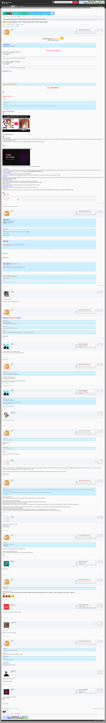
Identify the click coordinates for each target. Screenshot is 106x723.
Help (98, 720)
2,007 (102, 517)
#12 (103, 530)
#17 (103, 636)
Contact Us (95, 720)
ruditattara (4, 359)
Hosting (7, 23)
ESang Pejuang (13, 622)
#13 (103, 556)
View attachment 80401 (6, 233)
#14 (103, 574)
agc (5, 24)
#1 (103, 204)
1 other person (14, 206)
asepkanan (13, 561)
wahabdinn (4, 206)
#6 (103, 383)
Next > (18, 26)
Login (98, 6)
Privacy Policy (102, 721)
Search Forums (4, 7)
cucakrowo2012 (5, 385)
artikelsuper (13, 412)
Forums (13, 6)
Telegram (22, 6)
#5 (103, 357)
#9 (103, 455)
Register (101, 6)
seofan (12, 604)
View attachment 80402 (6, 235)
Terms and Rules (97, 721)
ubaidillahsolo (4, 684)
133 (102, 413)
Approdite (12, 689)
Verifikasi (17, 6)
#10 (103, 475)
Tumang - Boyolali (100, 625)
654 (102, 605)
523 (102, 30)
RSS (103, 720)
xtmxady (9, 206)
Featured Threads (10, 7)
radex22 (12, 343)
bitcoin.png (8, 198)
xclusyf (12, 291)
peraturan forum (24, 19)
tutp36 (12, 460)
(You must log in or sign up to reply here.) (98, 708)
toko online (22, 24)
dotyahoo (12, 516)
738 (102, 623)
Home (4, 6)
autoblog (8, 24)
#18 (103, 666)
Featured (8, 6)
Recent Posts (16, 7)
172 (102, 292)
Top (102, 720)
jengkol (7, 206)
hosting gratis (12, 24)
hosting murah (17, 24)
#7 (103, 407)
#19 (103, 684)
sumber (12, 23)
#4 (103, 339)
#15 (103, 599)
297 (102, 344)
